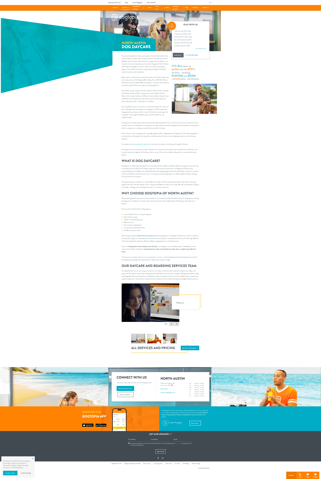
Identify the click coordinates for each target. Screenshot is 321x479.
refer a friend (151, 2)
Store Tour (157, 7)
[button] (171, 324)
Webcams (195, 7)
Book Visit (177, 55)
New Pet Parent (175, 7)
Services (124, 7)
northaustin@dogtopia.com (167, 393)
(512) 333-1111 (164, 389)
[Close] (33, 458)
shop (126, 2)
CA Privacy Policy (158, 463)
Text (307, 477)
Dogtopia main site (117, 463)
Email (315, 477)
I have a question (125, 394)
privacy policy (178, 443)
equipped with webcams (141, 144)
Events (167, 7)
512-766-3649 (193, 55)
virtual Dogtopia (137, 2)
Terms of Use (168, 463)
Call (300, 477)
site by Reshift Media (203, 468)
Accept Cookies (10, 473)
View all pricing (201, 48)
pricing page (151, 257)
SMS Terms (177, 463)
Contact (204, 7)
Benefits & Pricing (136, 7)
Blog (186, 7)
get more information (189, 348)
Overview (115, 7)
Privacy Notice (147, 463)
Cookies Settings (26, 473)
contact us (160, 257)
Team (149, 7)
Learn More (194, 423)
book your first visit (114, 2)
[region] (18, 467)
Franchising (186, 463)
